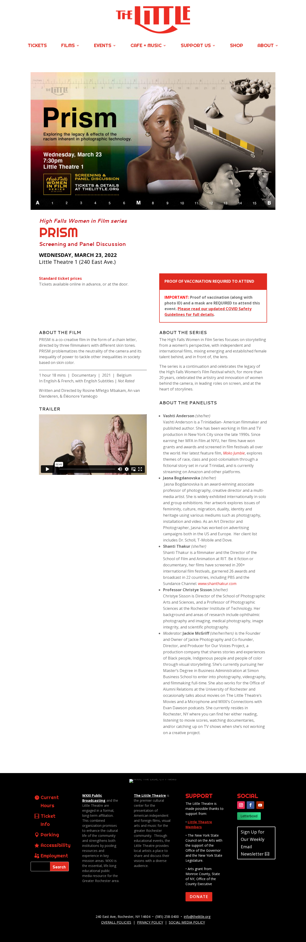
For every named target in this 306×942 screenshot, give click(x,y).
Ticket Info (48, 820)
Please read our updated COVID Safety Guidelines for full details (207, 311)
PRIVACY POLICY (150, 922)
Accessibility (56, 845)
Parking (50, 835)
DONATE (199, 896)
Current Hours (50, 801)
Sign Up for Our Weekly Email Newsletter (252, 843)
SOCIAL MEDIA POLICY (187, 922)
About (265, 46)
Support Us (196, 46)
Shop (236, 46)
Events (102, 46)
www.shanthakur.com (217, 583)
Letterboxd (248, 816)
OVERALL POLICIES (116, 922)
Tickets (37, 46)
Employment (54, 856)
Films (68, 46)
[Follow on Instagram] (241, 805)
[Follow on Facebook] (250, 805)
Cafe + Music (146, 46)
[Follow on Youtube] (260, 805)
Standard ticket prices (60, 278)
